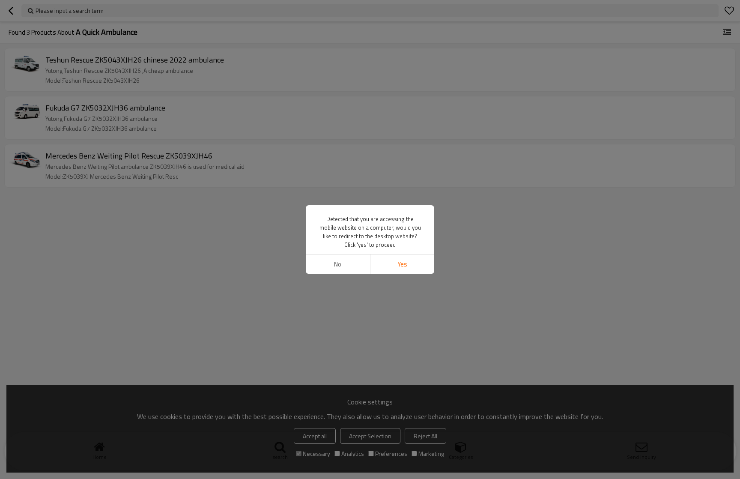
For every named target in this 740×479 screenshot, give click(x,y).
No (337, 264)
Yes (402, 264)
